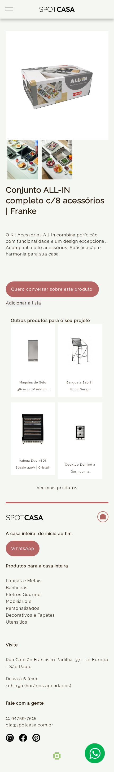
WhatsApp (22, 548)
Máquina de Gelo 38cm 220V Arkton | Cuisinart (33, 389)
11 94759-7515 (21, 718)
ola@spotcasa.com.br (29, 724)
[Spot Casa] (57, 9)
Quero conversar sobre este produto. (52, 289)
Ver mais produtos (57, 487)
